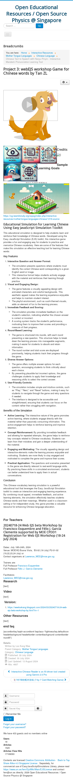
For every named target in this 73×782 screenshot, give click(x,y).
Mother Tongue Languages (35, 649)
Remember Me (13, 713)
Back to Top (64, 760)
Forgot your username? (14, 724)
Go (39, 25)
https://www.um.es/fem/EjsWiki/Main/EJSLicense (27, 769)
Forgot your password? (14, 727)
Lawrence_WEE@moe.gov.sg (39, 556)
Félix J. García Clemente (30, 568)
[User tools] (65, 82)
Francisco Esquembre (28, 565)
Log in (9, 718)
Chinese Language (24, 652)
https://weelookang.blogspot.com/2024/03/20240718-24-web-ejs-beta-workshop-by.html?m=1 (37, 609)
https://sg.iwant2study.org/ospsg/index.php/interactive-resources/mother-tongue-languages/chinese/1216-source (31, 217)
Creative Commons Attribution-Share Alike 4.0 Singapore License (29, 761)
